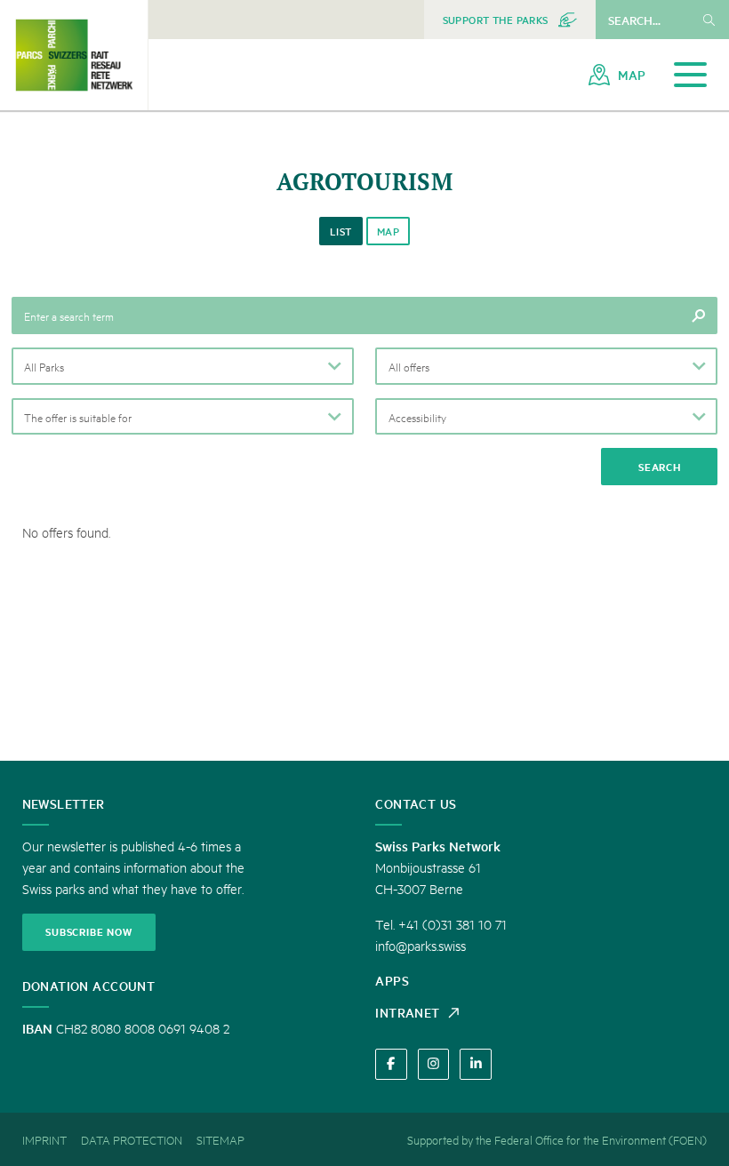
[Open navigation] (690, 75)
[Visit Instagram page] (433, 1064)
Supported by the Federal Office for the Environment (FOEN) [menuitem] (557, 1139)
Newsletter (63, 803)
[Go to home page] (73, 55)
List (341, 231)
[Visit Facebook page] (390, 1064)
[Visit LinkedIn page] (475, 1064)
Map (388, 231)
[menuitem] (510, 19)
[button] (183, 366)
